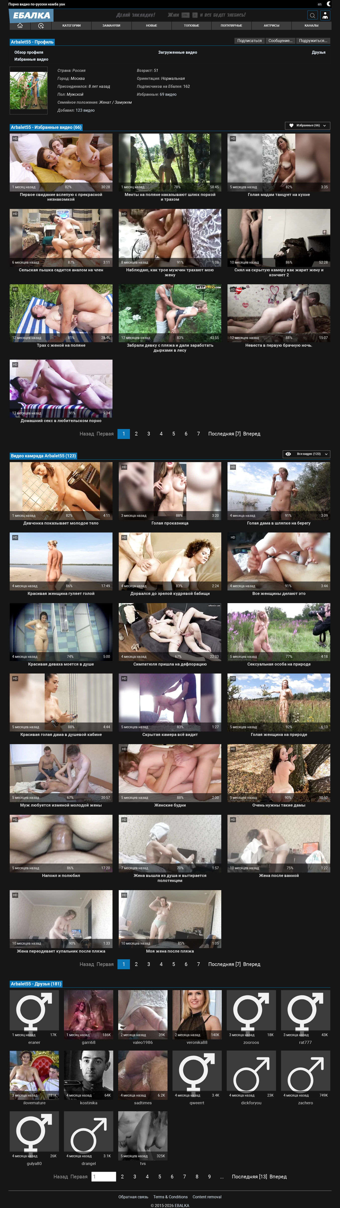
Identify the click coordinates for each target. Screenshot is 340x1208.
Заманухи (111, 25)
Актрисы (271, 25)
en (320, 4)
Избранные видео (31, 59)
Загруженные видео (177, 52)
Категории (71, 25)
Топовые (191, 25)
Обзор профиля (28, 52)
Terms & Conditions (170, 1197)
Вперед (251, 434)
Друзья (319, 52)
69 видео (168, 94)
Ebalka (182, 1205)
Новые (151, 25)
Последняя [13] (249, 1177)
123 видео (85, 110)
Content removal (207, 1197)
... (222, 1177)
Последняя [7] (224, 434)
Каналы (311, 25)
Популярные (231, 25)
